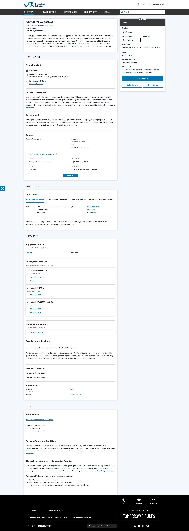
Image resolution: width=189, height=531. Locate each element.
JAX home (33, 510)
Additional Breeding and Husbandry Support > (39, 344)
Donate (139, 503)
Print (143, 4)
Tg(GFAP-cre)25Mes (46, 154)
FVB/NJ (29, 253)
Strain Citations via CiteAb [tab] (100, 199)
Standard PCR (35, 277)
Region (125, 28)
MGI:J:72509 (91, 209)
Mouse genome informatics (58, 517)
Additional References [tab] (57, 199)
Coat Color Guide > (31, 392)
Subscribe (154, 503)
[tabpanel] (70, 210)
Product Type (127, 36)
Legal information (55, 510)
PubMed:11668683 (93, 207)
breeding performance (106, 471)
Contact (124, 503)
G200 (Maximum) (37, 332)
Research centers (37, 517)
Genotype (126, 44)
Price (124, 52)
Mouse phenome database (81, 517)
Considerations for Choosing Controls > (37, 248)
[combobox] (102, 526)
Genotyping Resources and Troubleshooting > (39, 265)
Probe (32, 281)
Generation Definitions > (78, 142)
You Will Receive (128, 59)
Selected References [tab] (35, 199)
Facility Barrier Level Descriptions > (36, 327)
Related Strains (159, 4)
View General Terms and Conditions (39, 420)
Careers (43, 510)
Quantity (146, 36)
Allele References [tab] (78, 199)
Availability (126, 66)
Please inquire (75, 394)
